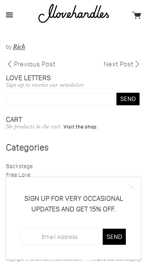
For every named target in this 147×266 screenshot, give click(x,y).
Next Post (118, 63)
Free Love (18, 174)
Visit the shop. (81, 126)
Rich (19, 46)
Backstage (19, 166)
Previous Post (34, 63)
